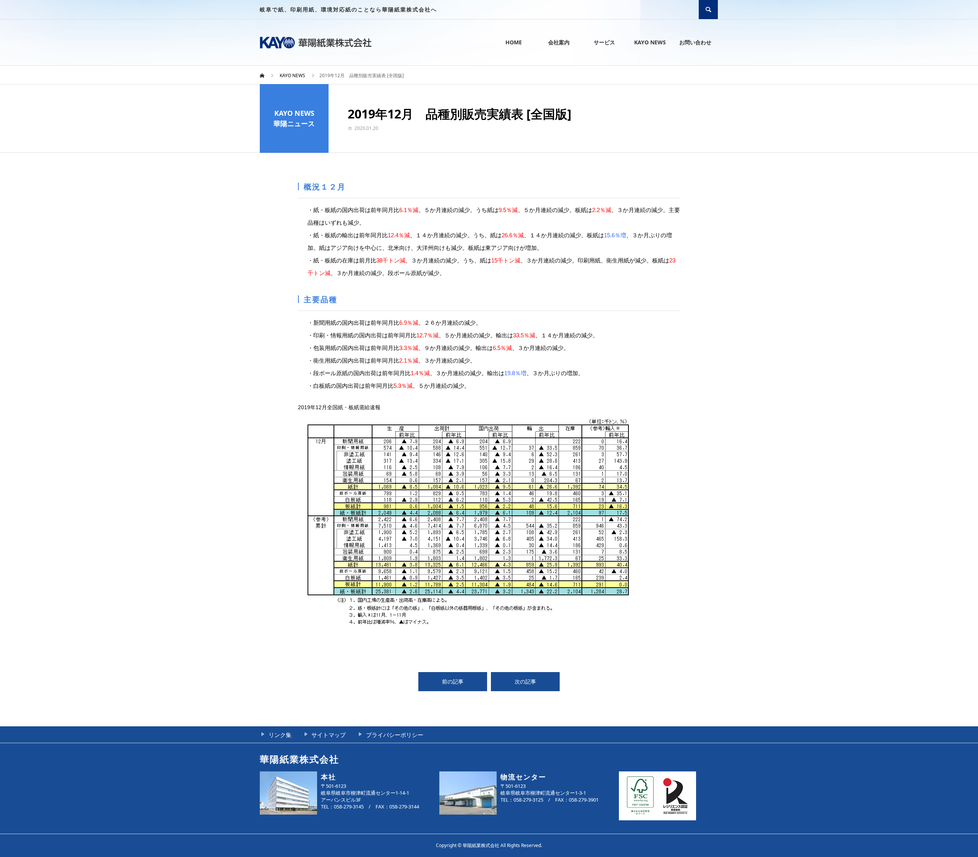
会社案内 (559, 42)
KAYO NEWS (650, 42)
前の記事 (452, 681)
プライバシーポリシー (394, 735)
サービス (604, 42)
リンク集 (280, 735)
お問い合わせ (695, 42)
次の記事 (525, 681)
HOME (513, 42)
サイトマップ (328, 735)
